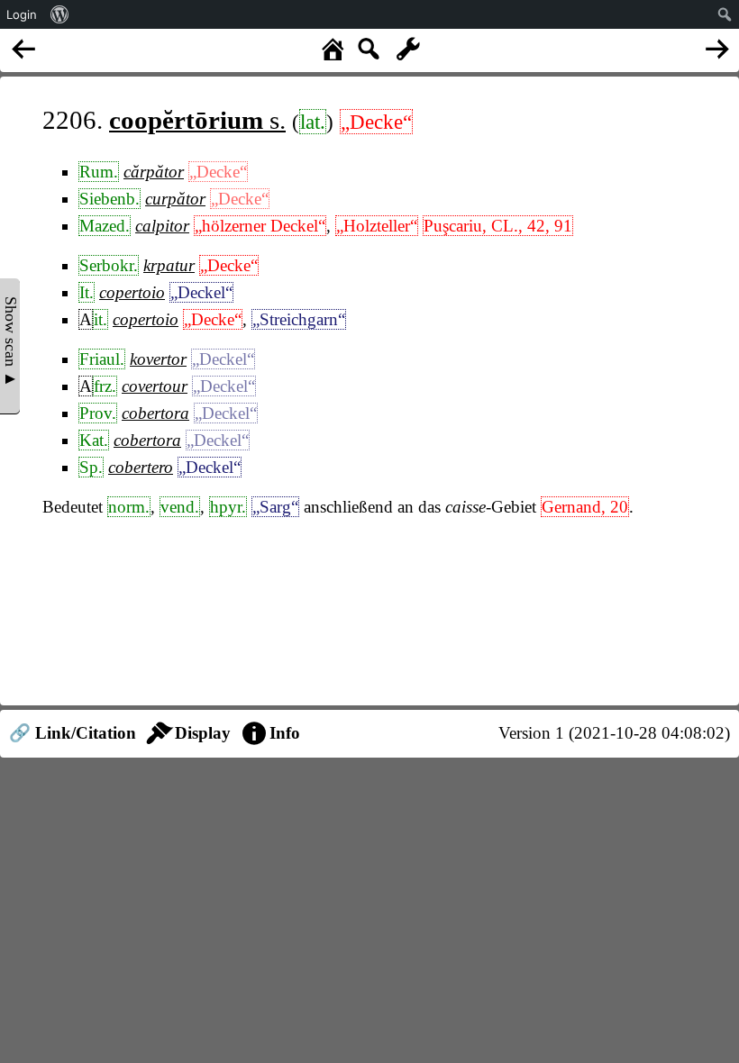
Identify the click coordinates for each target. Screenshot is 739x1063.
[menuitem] (60, 14)
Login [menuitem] (21, 14)
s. (197, 119)
